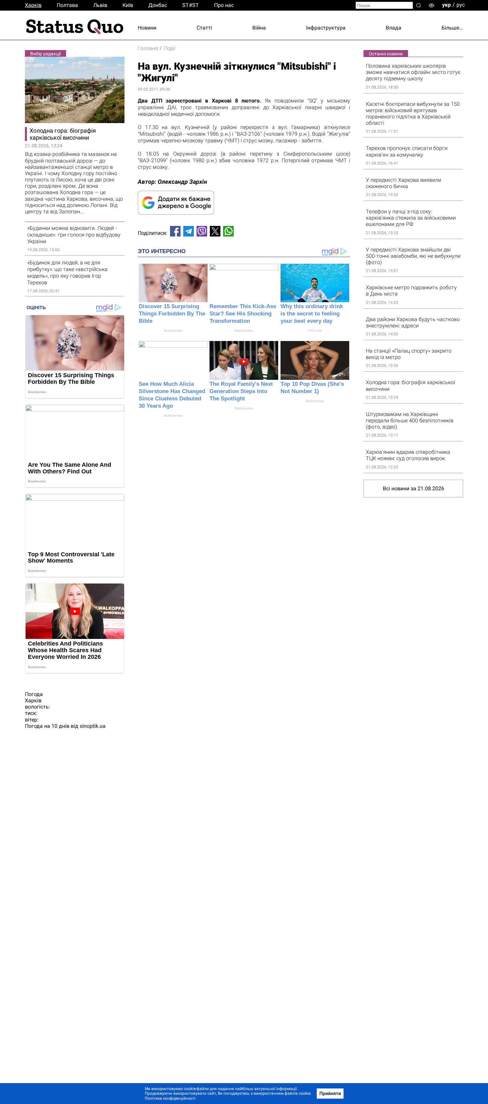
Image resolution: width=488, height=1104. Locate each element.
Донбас (157, 5)
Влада (393, 28)
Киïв (127, 5)
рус (460, 5)
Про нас (224, 5)
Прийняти (330, 1093)
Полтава (67, 5)
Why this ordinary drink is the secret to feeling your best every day (312, 313)
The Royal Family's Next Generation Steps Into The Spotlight (241, 391)
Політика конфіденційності (170, 1098)
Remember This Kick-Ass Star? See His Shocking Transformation (242, 313)
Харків (33, 5)
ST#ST (190, 5)
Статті (204, 28)
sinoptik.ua (93, 726)
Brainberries (173, 330)
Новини (147, 28)
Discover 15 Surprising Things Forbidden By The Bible (172, 313)
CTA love (314, 330)
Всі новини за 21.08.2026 (413, 488)
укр (446, 5)
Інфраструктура (326, 28)
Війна (259, 28)
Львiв (100, 5)
